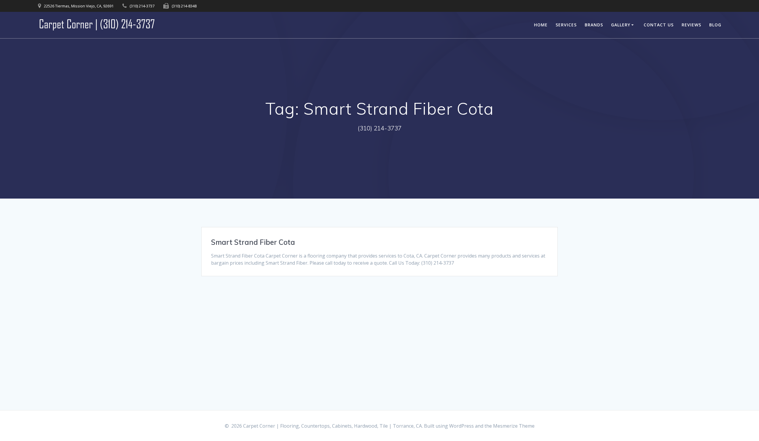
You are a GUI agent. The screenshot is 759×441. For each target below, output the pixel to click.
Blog (715, 25)
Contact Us (659, 25)
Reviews (691, 25)
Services (566, 25)
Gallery (620, 25)
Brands (594, 25)
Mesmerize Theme (514, 426)
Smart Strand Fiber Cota (253, 242)
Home (541, 25)
